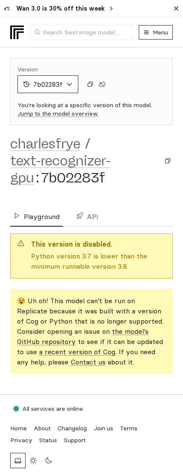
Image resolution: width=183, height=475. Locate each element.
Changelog (72, 428)
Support (75, 440)
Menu (160, 32)
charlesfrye (45, 144)
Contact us (88, 362)
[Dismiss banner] (176, 8)
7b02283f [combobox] (48, 84)
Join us (103, 428)
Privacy (21, 440)
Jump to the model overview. (58, 113)
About (42, 428)
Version (27, 69)
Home (18, 428)
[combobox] (81, 32)
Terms (128, 428)
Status (48, 440)
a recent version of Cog (77, 351)
